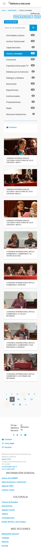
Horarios (8, 447)
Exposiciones (20, 90)
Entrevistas (20, 84)
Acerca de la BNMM (10, 478)
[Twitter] (17, 435)
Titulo (37, 16)
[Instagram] (21, 435)
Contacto (13, 127)
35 (13, 404)
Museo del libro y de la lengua (14, 522)
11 (25, 399)
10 (18, 399)
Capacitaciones (20, 47)
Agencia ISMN (7, 486)
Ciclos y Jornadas (20, 53)
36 (20, 404)
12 (31, 399)
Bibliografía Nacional (10, 534)
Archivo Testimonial (20, 41)
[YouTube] (25, 435)
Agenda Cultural (8, 510)
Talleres (5, 514)
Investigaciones (8, 518)
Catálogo (5, 538)
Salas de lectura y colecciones (14, 482)
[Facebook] (13, 435)
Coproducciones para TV (20, 65)
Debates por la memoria (20, 71)
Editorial (5, 542)
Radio (20, 108)
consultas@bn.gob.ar (9, 467)
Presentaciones (20, 102)
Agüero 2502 (6, 459)
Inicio (4, 10)
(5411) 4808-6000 (8, 469)
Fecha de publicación (23, 16)
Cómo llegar (9, 443)
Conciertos (20, 59)
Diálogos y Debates (20, 78)
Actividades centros (20, 35)
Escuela (5, 545)
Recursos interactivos (20, 114)
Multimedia (12, 10)
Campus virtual (8, 490)
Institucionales (20, 96)
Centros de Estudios (10, 502)
